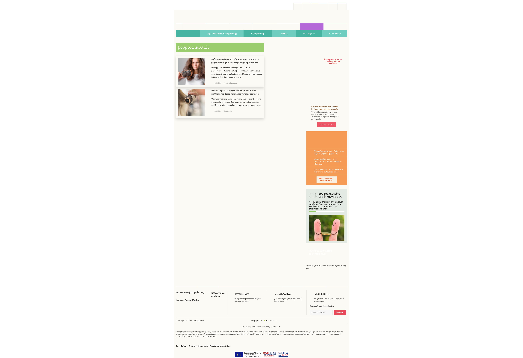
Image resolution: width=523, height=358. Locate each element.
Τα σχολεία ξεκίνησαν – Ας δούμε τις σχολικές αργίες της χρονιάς (329, 152)
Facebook (179, 308)
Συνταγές (335, 26)
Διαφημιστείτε (257, 320)
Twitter (315, 6)
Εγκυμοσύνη (257, 33)
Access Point (276, 327)
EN (324, 6)
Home (179, 26)
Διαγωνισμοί (311, 26)
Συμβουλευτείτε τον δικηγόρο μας (330, 195)
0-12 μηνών (309, 33)
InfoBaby (188, 33)
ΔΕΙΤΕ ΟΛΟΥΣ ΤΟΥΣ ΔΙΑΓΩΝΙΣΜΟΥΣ (327, 180)
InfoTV (264, 26)
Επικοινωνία (271, 320)
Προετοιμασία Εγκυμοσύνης (222, 33)
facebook (297, 6)
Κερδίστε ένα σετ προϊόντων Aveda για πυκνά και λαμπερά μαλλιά (328, 170)
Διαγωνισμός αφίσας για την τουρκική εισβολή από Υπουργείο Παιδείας (328, 161)
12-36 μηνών (335, 33)
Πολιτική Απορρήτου (198, 346)
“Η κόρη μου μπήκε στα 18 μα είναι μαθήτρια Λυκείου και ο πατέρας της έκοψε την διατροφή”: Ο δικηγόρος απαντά (326, 205)
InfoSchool (241, 26)
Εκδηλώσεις (288, 26)
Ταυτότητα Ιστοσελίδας (220, 346)
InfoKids (194, 26)
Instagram (306, 6)
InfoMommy (217, 26)
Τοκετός (283, 33)
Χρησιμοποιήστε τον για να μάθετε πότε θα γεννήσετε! (333, 61)
